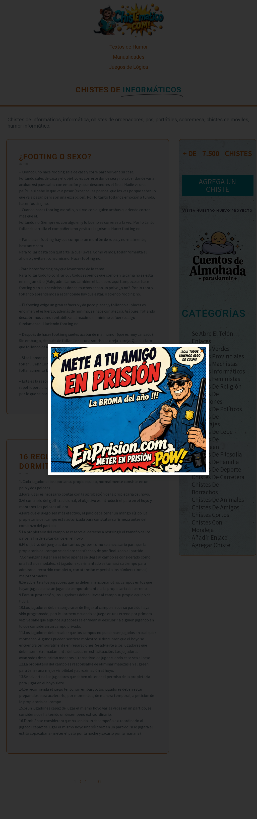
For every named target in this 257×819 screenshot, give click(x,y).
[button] (202, 351)
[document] (128, 409)
